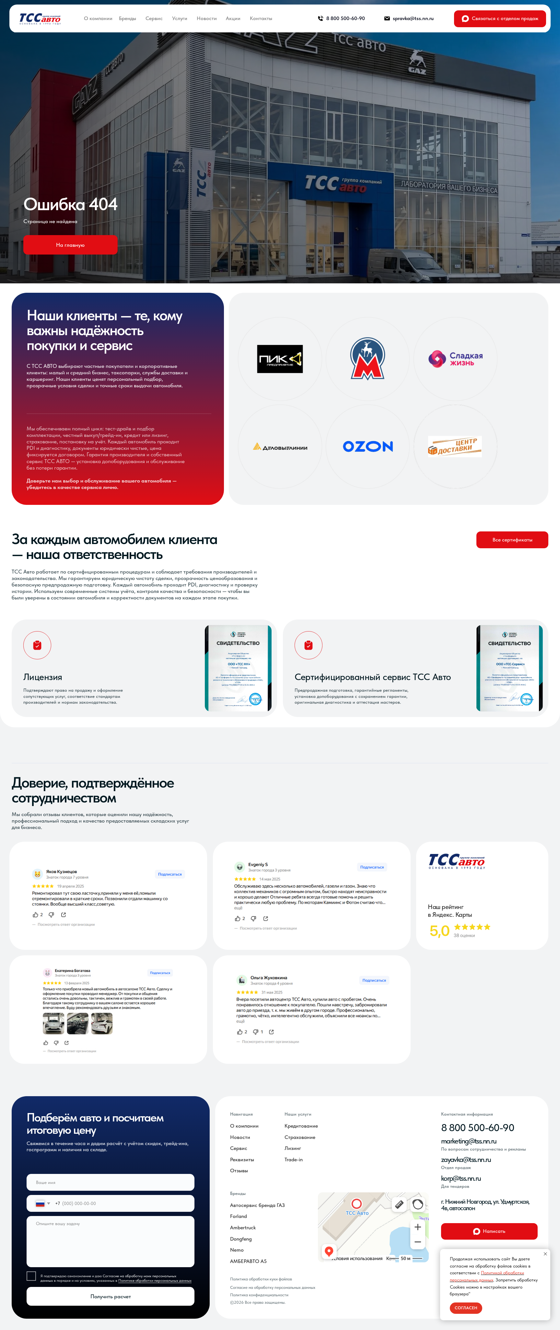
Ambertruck (243, 1227)
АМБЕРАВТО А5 (248, 1261)
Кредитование (301, 1126)
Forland (238, 1216)
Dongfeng (241, 1239)
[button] (512, 539)
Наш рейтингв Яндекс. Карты (450, 910)
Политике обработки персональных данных (155, 1280)
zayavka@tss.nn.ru (466, 1159)
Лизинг (293, 1148)
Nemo (237, 1250)
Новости (240, 1137)
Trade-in (294, 1159)
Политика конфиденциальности (259, 1294)
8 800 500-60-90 (477, 1127)
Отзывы (239, 1170)
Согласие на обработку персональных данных (272, 1287)
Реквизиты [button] (242, 1159)
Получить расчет (110, 1296)
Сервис (238, 1148)
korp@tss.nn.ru (461, 1178)
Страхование (300, 1137)
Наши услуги (298, 1114)
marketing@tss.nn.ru (468, 1140)
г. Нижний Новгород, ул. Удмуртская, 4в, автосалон (485, 1205)
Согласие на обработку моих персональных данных (108, 1278)
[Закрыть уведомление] (545, 1254)
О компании (244, 1126)
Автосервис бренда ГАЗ (257, 1205)
